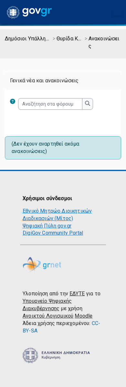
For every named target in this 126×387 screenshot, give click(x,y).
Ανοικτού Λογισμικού (48, 316)
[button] (14, 104)
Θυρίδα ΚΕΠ (70, 39)
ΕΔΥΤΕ (77, 293)
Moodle (83, 316)
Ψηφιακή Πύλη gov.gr (47, 226)
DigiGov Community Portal (53, 233)
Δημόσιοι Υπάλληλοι (28, 39)
